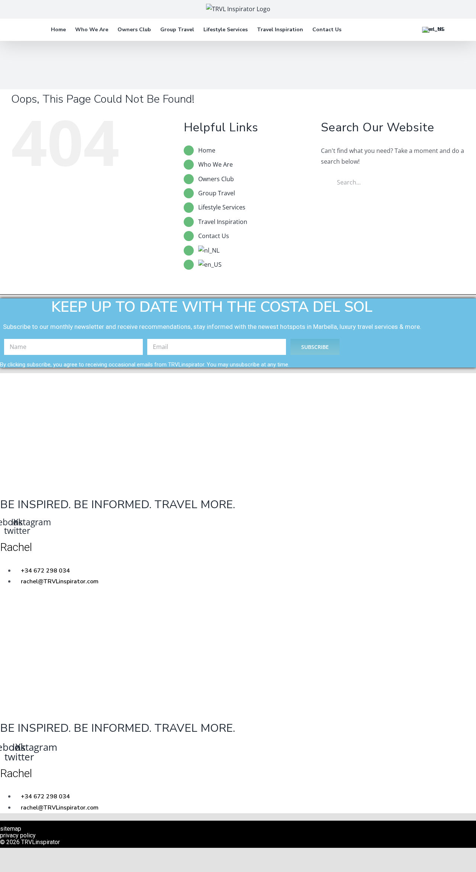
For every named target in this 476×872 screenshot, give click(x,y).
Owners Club (216, 179)
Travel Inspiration (222, 222)
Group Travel (216, 193)
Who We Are (215, 164)
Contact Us (213, 236)
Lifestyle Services (221, 207)
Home (206, 150)
